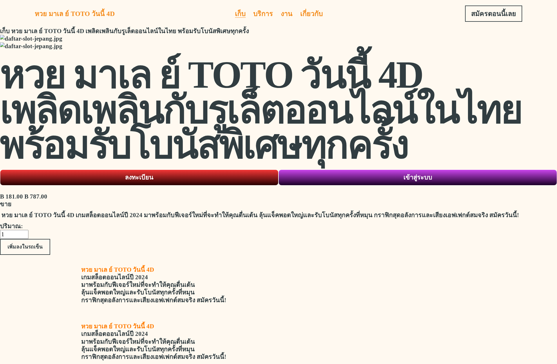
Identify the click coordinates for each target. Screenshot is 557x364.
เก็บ (240, 13)
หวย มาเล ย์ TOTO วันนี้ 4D (75, 13)
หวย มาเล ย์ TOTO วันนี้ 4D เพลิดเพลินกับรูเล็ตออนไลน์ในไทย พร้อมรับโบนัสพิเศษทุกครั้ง (130, 31)
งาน (286, 13)
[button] (25, 247)
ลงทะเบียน (139, 177)
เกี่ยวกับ (311, 13)
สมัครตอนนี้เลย (493, 13)
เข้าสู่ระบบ (418, 177)
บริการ (263, 13)
